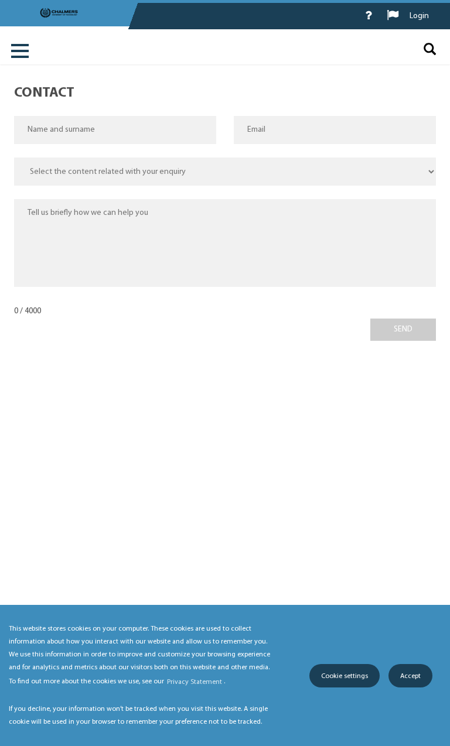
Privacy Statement (194, 682)
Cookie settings (344, 676)
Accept (410, 676)
